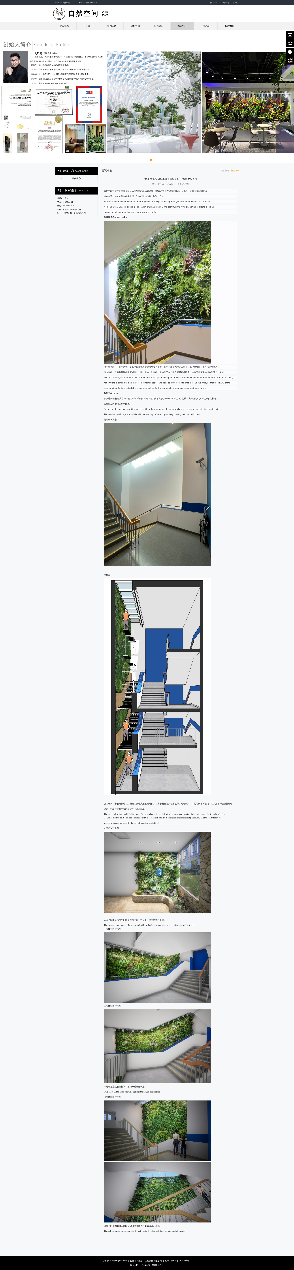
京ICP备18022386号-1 (181, 1261)
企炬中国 (146, 1265)
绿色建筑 (158, 26)
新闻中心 (182, 26)
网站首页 (214, 3)
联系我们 (234, 3)
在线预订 (224, 3)
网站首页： (226, 170)
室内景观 (111, 26)
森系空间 (135, 26)
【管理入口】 (157, 1265)
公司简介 (88, 26)
